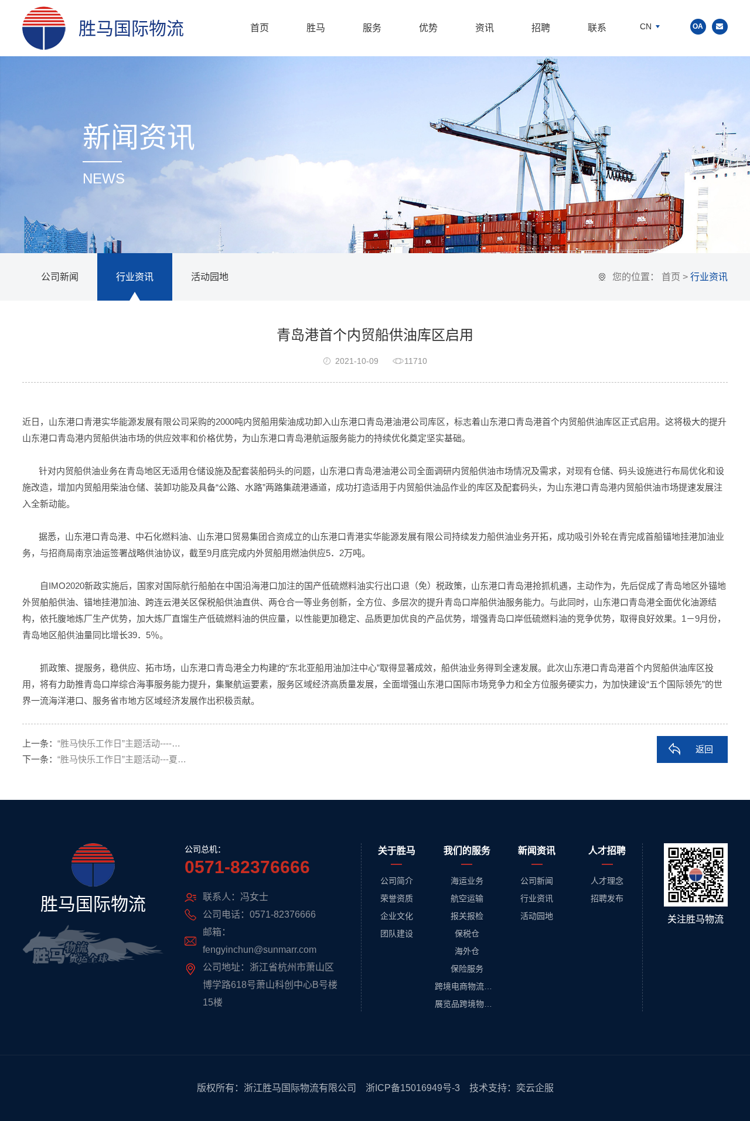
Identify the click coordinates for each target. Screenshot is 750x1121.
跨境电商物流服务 (467, 986)
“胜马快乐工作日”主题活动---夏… (121, 759)
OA (698, 26)
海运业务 (467, 880)
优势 (428, 28)
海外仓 (467, 951)
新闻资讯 (536, 851)
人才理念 (607, 880)
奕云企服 (535, 1088)
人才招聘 (607, 851)
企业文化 (396, 916)
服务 (372, 28)
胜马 (315, 28)
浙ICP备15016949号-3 (413, 1088)
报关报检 (467, 916)
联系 (597, 28)
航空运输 (467, 898)
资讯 (484, 28)
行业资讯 (135, 277)
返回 (704, 749)
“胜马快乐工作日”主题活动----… (118, 743)
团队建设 (396, 933)
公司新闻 (60, 277)
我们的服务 (467, 851)
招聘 (540, 28)
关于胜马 (396, 851)
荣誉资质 (396, 898)
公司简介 (396, 880)
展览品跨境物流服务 (467, 1003)
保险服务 (467, 968)
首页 (259, 28)
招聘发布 (607, 898)
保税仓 (467, 933)
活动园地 (210, 277)
